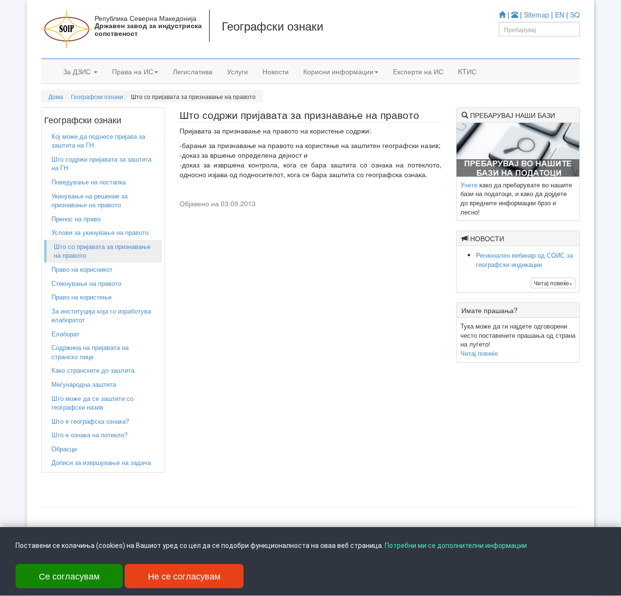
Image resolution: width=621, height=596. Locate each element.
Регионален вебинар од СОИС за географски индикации (524, 259)
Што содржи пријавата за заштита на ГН (101, 163)
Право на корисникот (82, 269)
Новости (275, 71)
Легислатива (192, 71)
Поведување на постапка (88, 181)
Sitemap (536, 14)
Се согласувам (69, 575)
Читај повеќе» (553, 283)
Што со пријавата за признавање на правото (102, 251)
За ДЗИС (78, 71)
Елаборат (65, 333)
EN (559, 14)
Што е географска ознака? (90, 421)
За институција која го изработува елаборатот (101, 315)
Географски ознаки (97, 96)
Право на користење (81, 296)
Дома (56, 96)
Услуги (237, 71)
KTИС (467, 71)
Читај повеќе (479, 353)
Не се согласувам (184, 575)
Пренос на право (75, 218)
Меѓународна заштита (83, 384)
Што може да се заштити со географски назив (92, 403)
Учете (468, 184)
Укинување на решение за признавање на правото (89, 200)
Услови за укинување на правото (99, 232)
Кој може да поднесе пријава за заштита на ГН (98, 141)
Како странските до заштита (92, 370)
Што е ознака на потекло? (89, 434)
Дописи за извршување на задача (101, 462)
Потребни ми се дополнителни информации (456, 545)
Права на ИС (132, 71)
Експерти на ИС (418, 71)
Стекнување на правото (86, 283)
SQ (575, 14)
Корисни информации (338, 71)
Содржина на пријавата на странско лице (90, 352)
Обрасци (64, 448)
